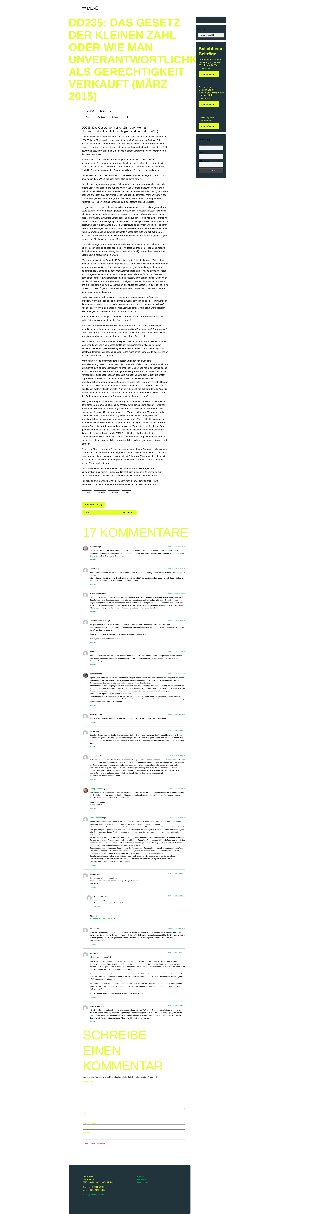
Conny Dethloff (96, 789)
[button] (87, 117)
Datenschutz (142, 1182)
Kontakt (140, 1176)
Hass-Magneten (206, 117)
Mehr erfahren (207, 74)
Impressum (142, 1179)
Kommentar (88, 1082)
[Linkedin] (105, 1202)
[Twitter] (85, 1202)
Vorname (202, 144)
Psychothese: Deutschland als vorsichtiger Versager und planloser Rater (211, 91)
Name (86, 1113)
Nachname (203, 152)
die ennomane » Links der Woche (103, 919)
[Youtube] (91, 1202)
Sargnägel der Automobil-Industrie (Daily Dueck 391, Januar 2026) (211, 62)
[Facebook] (98, 1202)
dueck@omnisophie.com (93, 1195)
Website (86, 1133)
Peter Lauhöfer (96, 818)
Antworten (93, 559)
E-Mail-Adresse (90, 1123)
